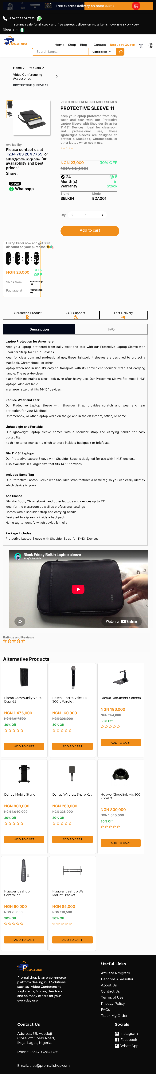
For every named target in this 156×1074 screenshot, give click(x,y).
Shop (72, 45)
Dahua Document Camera (121, 698)
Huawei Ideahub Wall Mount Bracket (68, 893)
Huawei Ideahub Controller (17, 893)
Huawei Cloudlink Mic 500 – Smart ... (120, 796)
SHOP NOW (131, 24)
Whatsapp (24, 188)
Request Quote (122, 45)
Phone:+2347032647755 (37, 1052)
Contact (100, 45)
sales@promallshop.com (23, 159)
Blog (83, 45)
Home (59, 45)
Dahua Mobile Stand (19, 794)
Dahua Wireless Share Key (72, 794)
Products (34, 68)
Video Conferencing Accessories (27, 76)
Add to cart (90, 230)
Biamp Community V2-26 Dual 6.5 (23, 699)
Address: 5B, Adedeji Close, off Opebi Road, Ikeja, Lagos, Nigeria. (36, 1038)
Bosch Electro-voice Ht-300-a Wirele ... (70, 699)
